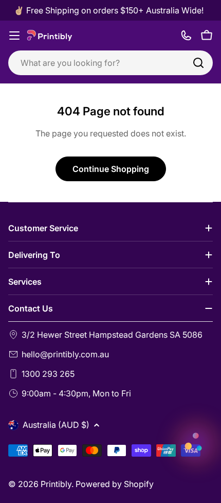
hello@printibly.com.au (65, 354)
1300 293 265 (48, 374)
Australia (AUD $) (56, 425)
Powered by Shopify (115, 484)
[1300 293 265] (186, 35)
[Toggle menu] (14, 35)
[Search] (198, 63)
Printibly (56, 484)
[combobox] (110, 62)
